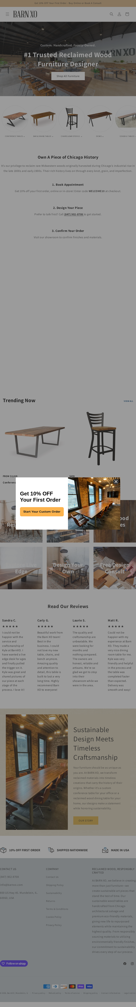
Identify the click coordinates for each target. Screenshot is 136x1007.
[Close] (116, 481)
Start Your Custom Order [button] (41, 511)
